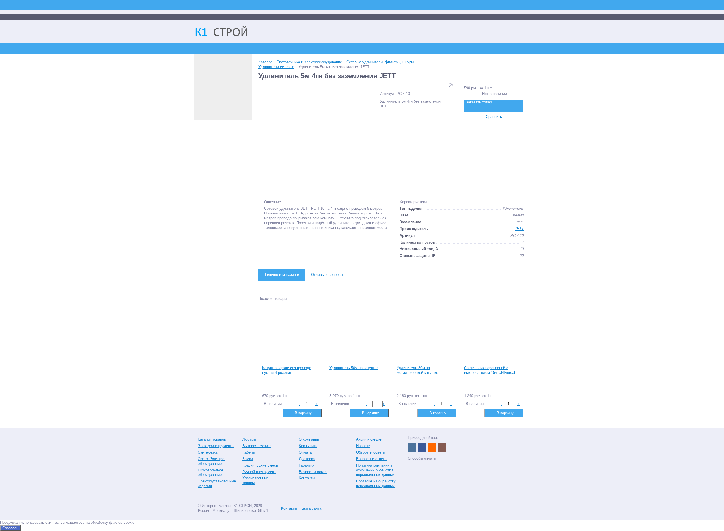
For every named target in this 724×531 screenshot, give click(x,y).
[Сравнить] (266, 413)
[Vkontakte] (412, 447)
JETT (519, 229)
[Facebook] (422, 447)
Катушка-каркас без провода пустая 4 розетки (286, 370)
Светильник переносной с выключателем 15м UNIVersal (489, 370)
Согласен (10, 528)
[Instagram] (442, 447)
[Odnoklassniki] (432, 447)
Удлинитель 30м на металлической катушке (417, 370)
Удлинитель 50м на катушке (353, 368)
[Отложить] (275, 413)
